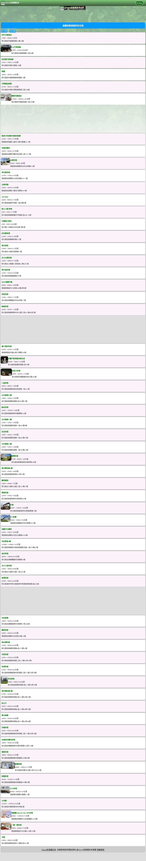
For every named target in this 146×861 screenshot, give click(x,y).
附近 (140, 3)
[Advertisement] (73, 16)
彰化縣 (4, 31)
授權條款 (100, 850)
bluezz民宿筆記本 (12, 3)
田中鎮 (12, 31)
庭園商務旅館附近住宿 (73, 26)
